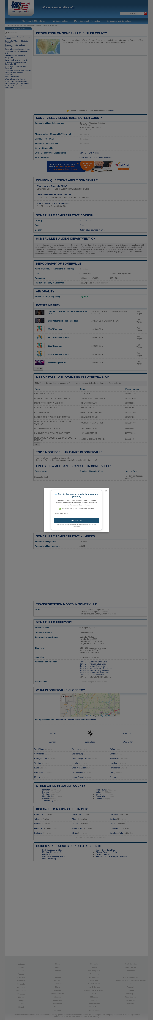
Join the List (76, 520)
